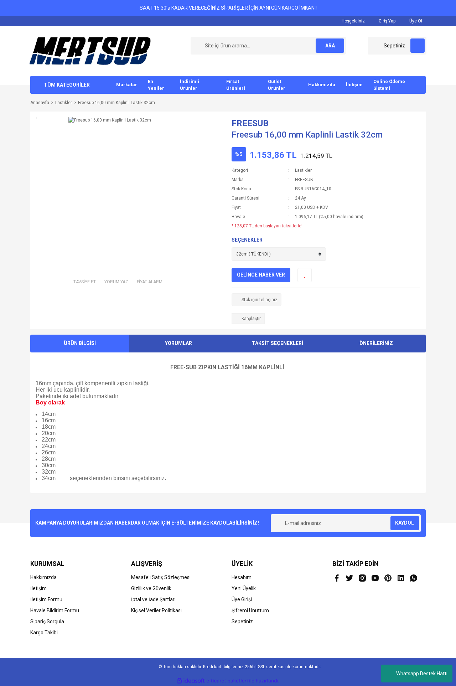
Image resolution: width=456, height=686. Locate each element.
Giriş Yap (386, 21)
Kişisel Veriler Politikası (156, 610)
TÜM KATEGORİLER (67, 85)
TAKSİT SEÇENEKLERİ (277, 343)
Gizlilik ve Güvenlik (151, 588)
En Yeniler (156, 85)
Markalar (126, 84)
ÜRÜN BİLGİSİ (80, 343)
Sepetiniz (242, 621)
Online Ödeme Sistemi (389, 85)
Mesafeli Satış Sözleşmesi (161, 577)
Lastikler (303, 170)
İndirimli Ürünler (189, 85)
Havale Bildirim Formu (54, 610)
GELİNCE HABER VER (261, 275)
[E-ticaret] (227, 681)
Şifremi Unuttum (250, 610)
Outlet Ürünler (276, 85)
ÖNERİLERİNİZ (376, 343)
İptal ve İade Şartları (153, 599)
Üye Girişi (242, 599)
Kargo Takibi (44, 632)
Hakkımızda (321, 84)
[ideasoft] (190, 680)
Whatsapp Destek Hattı (421, 673)
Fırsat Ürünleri (235, 85)
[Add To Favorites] (304, 275)
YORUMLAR (178, 343)
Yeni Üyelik (244, 588)
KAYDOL (404, 523)
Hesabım (242, 577)
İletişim (354, 84)
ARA (330, 45)
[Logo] (90, 50)
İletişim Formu (46, 599)
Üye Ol (415, 21)
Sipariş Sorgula (47, 621)
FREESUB (250, 123)
